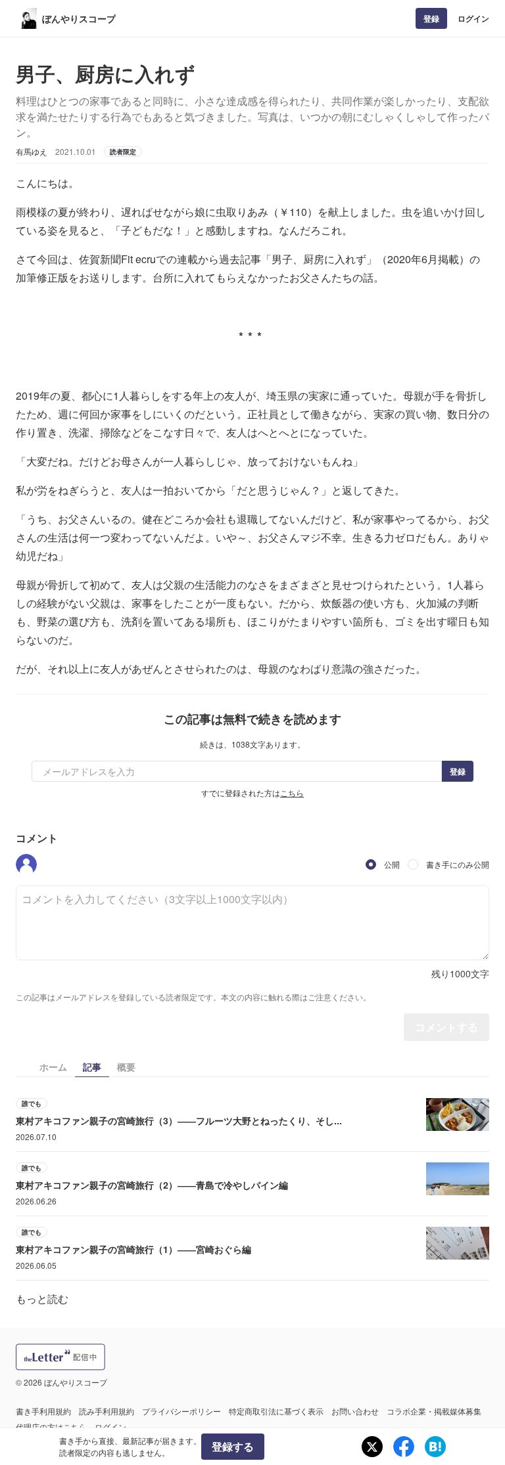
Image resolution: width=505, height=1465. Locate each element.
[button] (26, 864)
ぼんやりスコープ (79, 18)
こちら (292, 792)
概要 (126, 1066)
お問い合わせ (355, 1410)
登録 (431, 18)
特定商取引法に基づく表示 (276, 1410)
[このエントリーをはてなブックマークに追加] (435, 1446)
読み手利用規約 (106, 1410)
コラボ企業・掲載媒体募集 (434, 1410)
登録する (233, 1446)
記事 (92, 1066)
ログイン (473, 18)
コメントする (446, 1026)
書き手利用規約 (43, 1410)
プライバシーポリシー (181, 1410)
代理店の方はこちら (51, 1426)
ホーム (53, 1066)
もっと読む (42, 1298)
